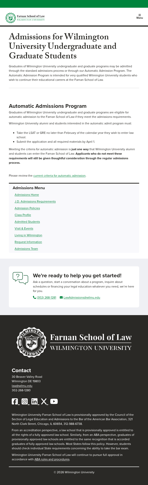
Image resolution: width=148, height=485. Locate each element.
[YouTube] (55, 401)
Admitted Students (27, 221)
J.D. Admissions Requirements (35, 201)
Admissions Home (27, 194)
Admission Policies (27, 208)
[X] (45, 401)
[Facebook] (17, 401)
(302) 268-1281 (46, 297)
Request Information (28, 242)
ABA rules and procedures (51, 459)
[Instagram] (26, 401)
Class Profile (23, 215)
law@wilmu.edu (22, 386)
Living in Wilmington (28, 235)
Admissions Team (26, 248)
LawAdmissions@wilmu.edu (82, 297)
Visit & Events (24, 228)
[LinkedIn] (36, 401)
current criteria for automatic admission (59, 175)
